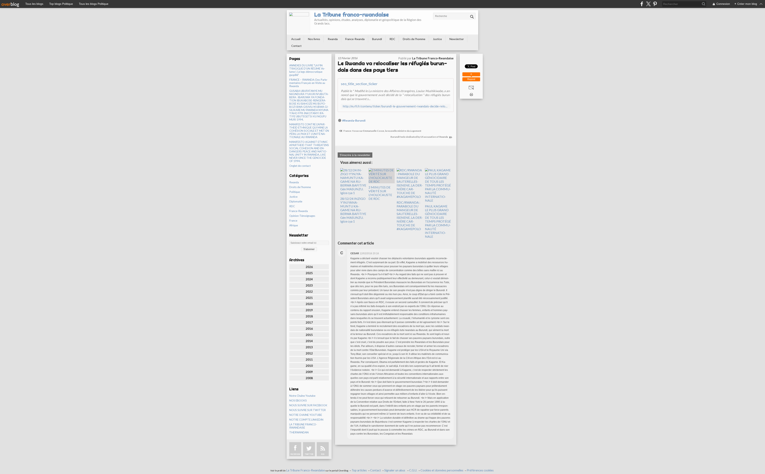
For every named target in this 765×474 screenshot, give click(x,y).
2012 (309, 353)
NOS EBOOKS (298, 400)
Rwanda (333, 39)
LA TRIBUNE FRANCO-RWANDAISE (303, 426)
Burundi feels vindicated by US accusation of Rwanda (419, 136)
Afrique (293, 225)
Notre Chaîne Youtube (302, 395)
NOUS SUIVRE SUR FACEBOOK (308, 405)
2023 (309, 285)
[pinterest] (654, 4)
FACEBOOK (295, 454)
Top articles (359, 470)
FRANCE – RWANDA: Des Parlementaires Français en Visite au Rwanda (308, 83)
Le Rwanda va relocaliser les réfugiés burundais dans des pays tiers (392, 66)
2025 (309, 273)
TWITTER (309, 454)
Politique (294, 191)
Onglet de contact (300, 165)
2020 (309, 304)
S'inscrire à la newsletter (355, 155)
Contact (296, 45)
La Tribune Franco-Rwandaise (305, 470)
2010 (309, 365)
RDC (392, 39)
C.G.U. (413, 470)
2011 (309, 359)
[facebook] (641, 4)
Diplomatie (295, 201)
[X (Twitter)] (648, 4)
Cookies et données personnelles (442, 470)
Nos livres (314, 39)
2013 (309, 347)
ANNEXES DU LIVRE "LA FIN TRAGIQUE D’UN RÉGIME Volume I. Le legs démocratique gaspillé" (307, 70)
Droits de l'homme (414, 39)
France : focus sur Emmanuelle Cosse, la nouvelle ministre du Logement (382, 130)
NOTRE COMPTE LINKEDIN (306, 419)
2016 (309, 328)
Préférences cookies (480, 470)
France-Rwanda (355, 39)
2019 (309, 310)
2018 (309, 316)
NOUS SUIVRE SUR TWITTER (307, 410)
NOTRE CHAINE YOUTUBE (305, 414)
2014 (309, 341)
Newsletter (456, 39)
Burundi (377, 39)
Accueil (295, 39)
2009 (309, 372)
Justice (437, 39)
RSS (322, 454)
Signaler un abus (395, 470)
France (293, 220)
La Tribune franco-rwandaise (351, 14)
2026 (309, 267)
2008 (309, 378)
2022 (309, 291)
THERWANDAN (299, 432)
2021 (309, 297)
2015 (309, 335)
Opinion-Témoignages (302, 215)
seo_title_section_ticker (359, 83)
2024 (309, 279)
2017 (309, 322)
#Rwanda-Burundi (354, 120)
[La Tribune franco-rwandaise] (299, 22)
